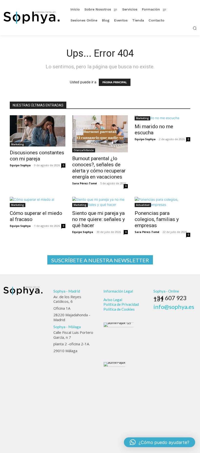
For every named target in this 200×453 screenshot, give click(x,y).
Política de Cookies (119, 309)
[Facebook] (155, 313)
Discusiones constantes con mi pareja (37, 156)
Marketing (17, 144)
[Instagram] (162, 313)
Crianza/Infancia (84, 150)
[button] (195, 28)
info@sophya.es (173, 306)
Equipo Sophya (20, 165)
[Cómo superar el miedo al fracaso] (37, 202)
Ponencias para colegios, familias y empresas (157, 219)
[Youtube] (182, 313)
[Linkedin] (169, 313)
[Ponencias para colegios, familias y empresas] (162, 202)
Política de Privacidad (121, 304)
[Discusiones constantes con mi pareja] (37, 131)
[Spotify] (176, 313)
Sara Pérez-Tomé (84, 183)
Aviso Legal (112, 299)
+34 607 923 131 (170, 298)
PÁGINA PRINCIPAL (114, 82)
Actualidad (143, 205)
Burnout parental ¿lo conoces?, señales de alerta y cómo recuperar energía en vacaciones (99, 168)
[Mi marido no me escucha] (162, 117)
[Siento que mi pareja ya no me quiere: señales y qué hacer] (100, 202)
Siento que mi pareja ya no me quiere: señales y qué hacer (98, 219)
